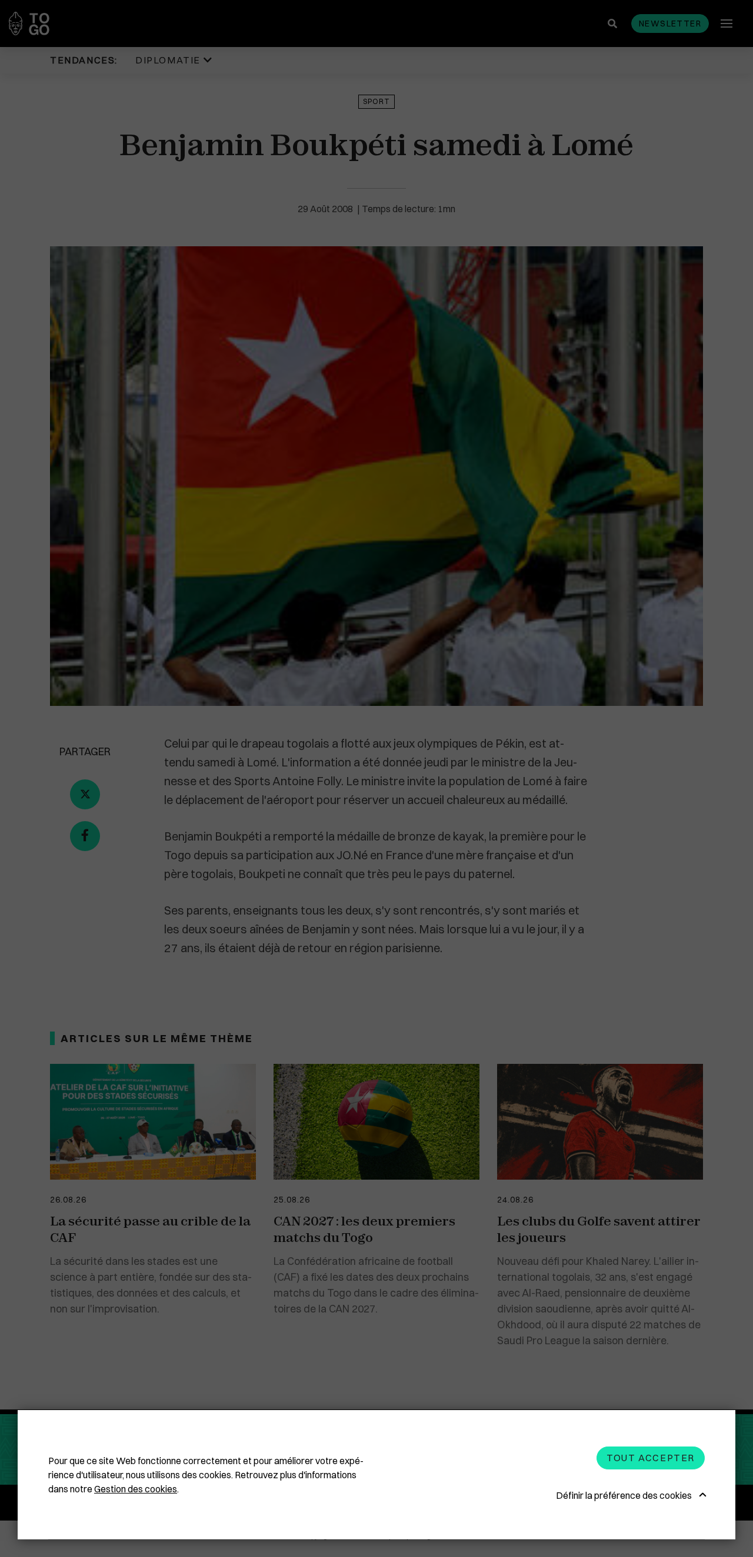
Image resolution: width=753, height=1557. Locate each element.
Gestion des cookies (135, 1489)
